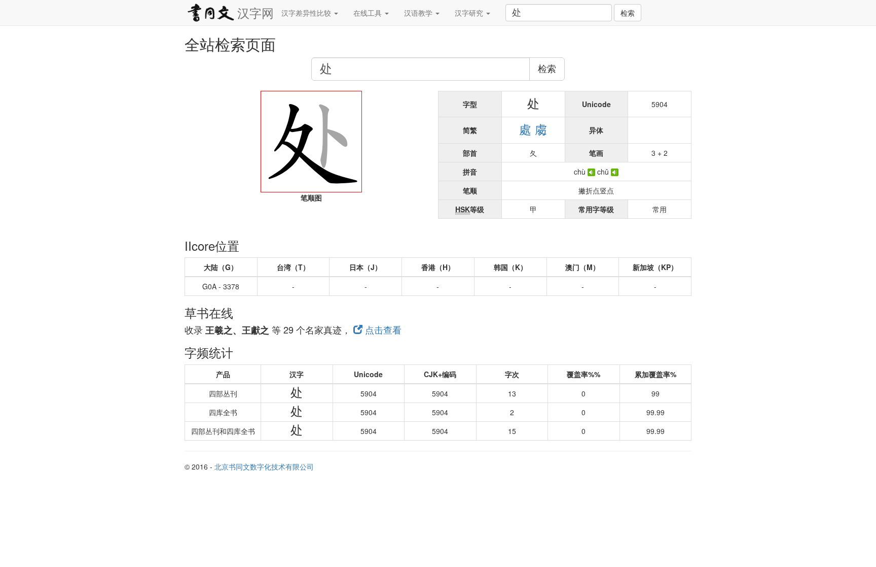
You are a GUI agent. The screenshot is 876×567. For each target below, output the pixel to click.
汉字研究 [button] (470, 13)
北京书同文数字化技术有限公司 (264, 466)
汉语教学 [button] (419, 13)
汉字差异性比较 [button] (307, 13)
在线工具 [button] (368, 13)
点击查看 (382, 329)
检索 (627, 13)
